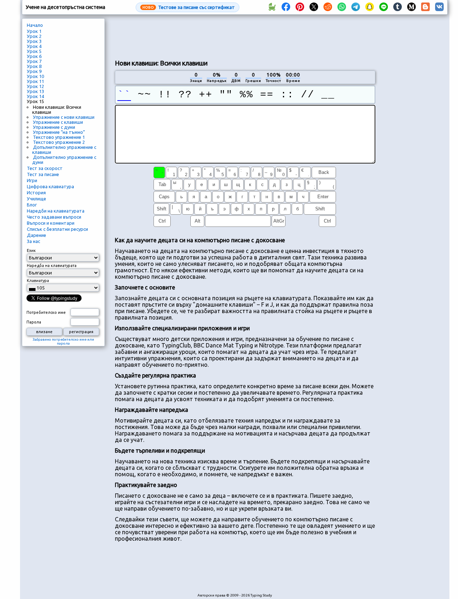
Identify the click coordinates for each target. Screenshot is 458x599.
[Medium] (411, 7)
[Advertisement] (245, 36)
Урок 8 (34, 66)
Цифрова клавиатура (50, 186)
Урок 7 (34, 61)
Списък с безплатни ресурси (57, 229)
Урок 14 (35, 96)
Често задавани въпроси (54, 216)
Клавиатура (38, 280)
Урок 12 (35, 86)
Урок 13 (35, 91)
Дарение (36, 235)
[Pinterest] (300, 7)
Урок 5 (34, 51)
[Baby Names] (272, 7)
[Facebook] (286, 7)
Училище (36, 198)
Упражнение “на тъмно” (59, 132)
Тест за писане (43, 174)
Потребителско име (46, 312)
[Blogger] (425, 7)
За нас (33, 241)
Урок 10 (35, 76)
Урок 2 (34, 36)
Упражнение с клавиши (58, 122)
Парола (33, 322)
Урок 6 (34, 56)
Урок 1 (34, 31)
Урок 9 (34, 71)
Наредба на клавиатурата (52, 265)
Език (31, 250)
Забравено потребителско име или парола (63, 341)
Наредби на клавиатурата (55, 210)
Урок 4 (34, 46)
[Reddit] (327, 7)
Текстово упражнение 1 (59, 137)
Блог (32, 204)
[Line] (383, 7)
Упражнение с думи (54, 127)
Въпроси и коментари (50, 222)
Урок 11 (35, 81)
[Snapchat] (369, 7)
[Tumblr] (397, 7)
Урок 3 (34, 41)
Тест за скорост (45, 168)
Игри (32, 180)
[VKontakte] (439, 7)
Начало (35, 25)
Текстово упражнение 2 (59, 142)
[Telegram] (355, 7)
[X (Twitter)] (314, 7)
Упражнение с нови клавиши (63, 117)
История (36, 192)
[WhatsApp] (341, 7)
